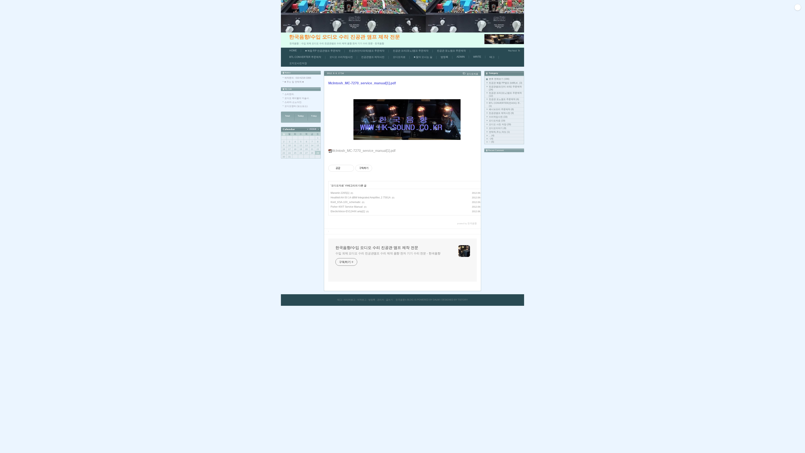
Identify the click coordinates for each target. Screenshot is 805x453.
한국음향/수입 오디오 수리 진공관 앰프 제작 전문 (344, 37)
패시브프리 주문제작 (501, 109)
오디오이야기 (497, 128)
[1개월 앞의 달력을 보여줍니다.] (308, 129)
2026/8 (312, 129)
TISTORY (463, 299)
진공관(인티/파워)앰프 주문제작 (366, 50)
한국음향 (400, 299)
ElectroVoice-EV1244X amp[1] (348, 211)
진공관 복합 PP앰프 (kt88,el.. (505, 83)
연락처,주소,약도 (499, 132)
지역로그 (361, 299)
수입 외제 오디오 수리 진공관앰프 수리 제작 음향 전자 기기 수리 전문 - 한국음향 (387, 253)
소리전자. (289, 94)
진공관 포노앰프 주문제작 (451, 50)
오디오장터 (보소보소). (296, 106)
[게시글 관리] (349, 168)
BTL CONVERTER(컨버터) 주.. (505, 104)
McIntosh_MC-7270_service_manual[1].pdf (362, 83)
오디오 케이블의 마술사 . (297, 98)
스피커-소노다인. (293, 102)
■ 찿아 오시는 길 (423, 57)
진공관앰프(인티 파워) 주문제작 (505, 88)
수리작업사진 (498, 117)
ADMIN (461, 56)
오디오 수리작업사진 (341, 57)
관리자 (380, 299)
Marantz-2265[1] (340, 192)
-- (491, 142)
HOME (293, 50)
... (491, 135)
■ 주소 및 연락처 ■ (294, 82)
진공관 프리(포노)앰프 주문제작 (410, 50)
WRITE (477, 56)
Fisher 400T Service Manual (347, 206)
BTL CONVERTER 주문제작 (305, 57)
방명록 (444, 57)
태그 (492, 57)
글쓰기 (389, 299)
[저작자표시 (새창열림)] (374, 168)
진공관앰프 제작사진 (372, 57)
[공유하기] (344, 168)
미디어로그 (349, 299)
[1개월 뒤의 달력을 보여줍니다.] (318, 129)
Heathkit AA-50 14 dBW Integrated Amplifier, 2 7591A (361, 197)
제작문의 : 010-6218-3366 (297, 78)
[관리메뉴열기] (798, 7)
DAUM (436, 299)
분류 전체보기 (499, 79)
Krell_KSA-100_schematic (346, 202)
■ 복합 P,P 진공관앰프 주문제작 (322, 50)
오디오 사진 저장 (500, 124)
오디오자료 (399, 57)
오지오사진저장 (298, 63)
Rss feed (512, 50)
